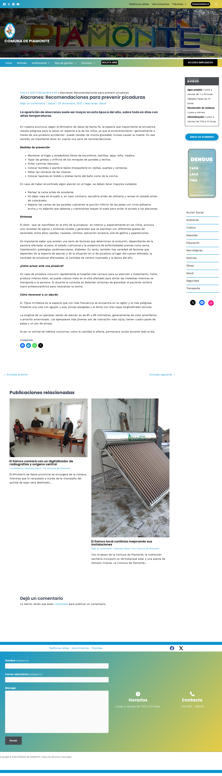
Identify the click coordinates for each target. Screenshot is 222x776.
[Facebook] (4, 4)
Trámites (177, 4)
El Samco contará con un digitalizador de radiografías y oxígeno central (41, 462)
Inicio (9, 63)
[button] (184, 4)
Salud (51, 103)
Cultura (191, 227)
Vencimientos (160, 4)
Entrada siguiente (162, 374)
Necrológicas (194, 250)
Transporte (193, 288)
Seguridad (192, 280)
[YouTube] (18, 4)
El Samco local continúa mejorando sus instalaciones (121, 543)
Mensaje (10, 687)
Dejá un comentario (32, 103)
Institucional (39, 63)
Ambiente (192, 219)
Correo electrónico (23, 674)
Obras (190, 265)
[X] (9, 4)
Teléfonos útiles (139, 4)
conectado (61, 603)
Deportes (192, 235)
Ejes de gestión (64, 63)
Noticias (22, 63)
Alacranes (91, 103)
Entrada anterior (15, 374)
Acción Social (195, 212)
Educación (193, 242)
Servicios (86, 63)
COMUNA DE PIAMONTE (27, 41)
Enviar (13, 740)
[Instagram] (13, 4)
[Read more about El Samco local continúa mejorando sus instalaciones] (130, 467)
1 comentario (16, 468)
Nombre (17, 660)
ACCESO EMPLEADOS (200, 62)
